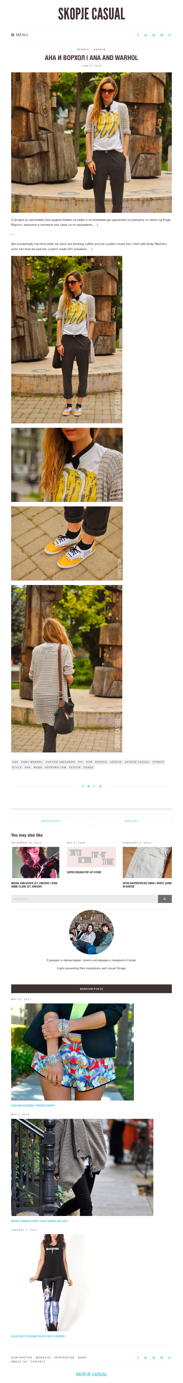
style (17, 767)
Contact (38, 1361)
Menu (22, 35)
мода (38, 767)
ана (28, 767)
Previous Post (51, 820)
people (101, 762)
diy (80, 762)
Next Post (132, 820)
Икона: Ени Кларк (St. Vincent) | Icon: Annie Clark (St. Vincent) (34, 885)
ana (15, 762)
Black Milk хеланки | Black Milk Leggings (38, 1336)
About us (19, 1361)
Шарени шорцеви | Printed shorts (33, 1105)
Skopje (100, 49)
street (158, 762)
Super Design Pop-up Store (84, 872)
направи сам (55, 767)
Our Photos (21, 1357)
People (83, 49)
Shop (82, 1357)
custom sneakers (60, 762)
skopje (116, 762)
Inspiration (64, 1357)
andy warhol (32, 762)
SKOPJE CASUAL (91, 14)
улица (89, 767)
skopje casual (137, 762)
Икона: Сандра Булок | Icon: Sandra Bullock (39, 1221)
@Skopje (43, 1357)
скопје (75, 767)
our (89, 762)
